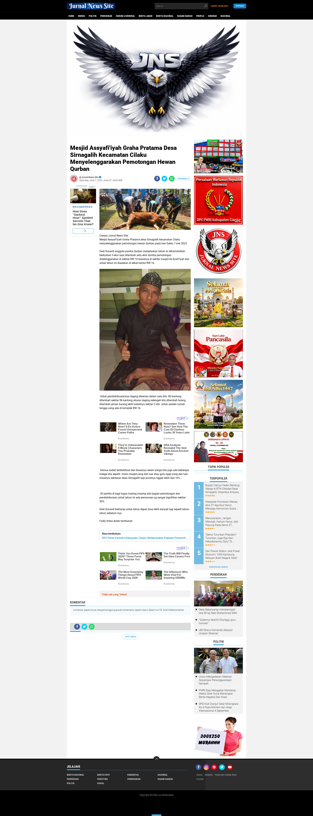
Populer (240, 6)
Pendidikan (106, 16)
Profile (200, 16)
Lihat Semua (130, 637)
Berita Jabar (145, 16)
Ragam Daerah (185, 16)
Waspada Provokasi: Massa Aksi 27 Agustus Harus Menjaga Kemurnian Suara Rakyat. (221, 505)
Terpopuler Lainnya (218, 567)
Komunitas (133, 774)
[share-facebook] (157, 178)
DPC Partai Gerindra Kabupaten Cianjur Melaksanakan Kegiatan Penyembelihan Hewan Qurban (145, 537)
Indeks (81, 16)
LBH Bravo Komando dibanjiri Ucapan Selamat (216, 632)
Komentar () (183, 178)
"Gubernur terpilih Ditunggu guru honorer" (217, 621)
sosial (100, 783)
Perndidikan (134, 779)
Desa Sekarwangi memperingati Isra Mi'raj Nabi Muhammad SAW (218, 611)
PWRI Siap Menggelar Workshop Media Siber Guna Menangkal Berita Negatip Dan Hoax (217, 694)
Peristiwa (102, 779)
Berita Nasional (164, 16)
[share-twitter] (164, 178)
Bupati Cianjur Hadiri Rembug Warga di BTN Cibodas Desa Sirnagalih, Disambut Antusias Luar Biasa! (222, 489)
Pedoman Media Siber (226, 774)
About (199, 774)
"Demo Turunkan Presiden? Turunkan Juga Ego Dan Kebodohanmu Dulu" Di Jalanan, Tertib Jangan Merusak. (220, 538)
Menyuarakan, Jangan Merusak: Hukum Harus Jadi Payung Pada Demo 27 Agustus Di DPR (221, 522)
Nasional (226, 16)
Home (71, 16)
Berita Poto (103, 774)
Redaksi (209, 774)
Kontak (200, 779)
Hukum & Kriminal (125, 16)
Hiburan (212, 16)
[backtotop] (156, 759)
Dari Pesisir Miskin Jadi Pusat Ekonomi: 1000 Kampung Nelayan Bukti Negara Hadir (222, 554)
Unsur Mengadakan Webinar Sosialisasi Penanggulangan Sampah (215, 680)
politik (93, 16)
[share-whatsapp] (172, 178)
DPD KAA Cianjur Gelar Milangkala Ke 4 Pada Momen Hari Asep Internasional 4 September (218, 707)
